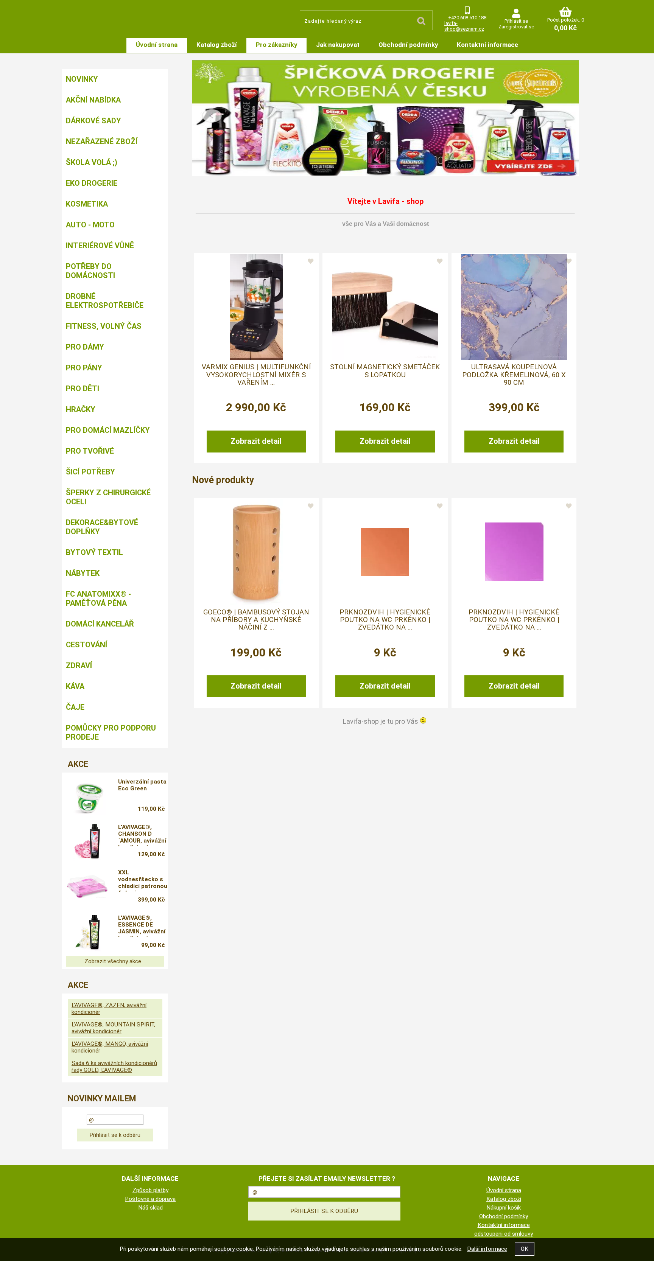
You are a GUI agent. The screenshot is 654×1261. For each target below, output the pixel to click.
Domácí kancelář (100, 623)
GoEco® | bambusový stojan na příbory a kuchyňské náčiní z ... (256, 619)
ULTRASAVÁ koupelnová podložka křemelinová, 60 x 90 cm (514, 374)
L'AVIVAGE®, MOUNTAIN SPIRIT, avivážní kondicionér (113, 1028)
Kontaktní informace (487, 44)
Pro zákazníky (276, 44)
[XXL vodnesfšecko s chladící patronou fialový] (87, 887)
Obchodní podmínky (408, 44)
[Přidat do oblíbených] (310, 261)
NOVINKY (82, 79)
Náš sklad (150, 1207)
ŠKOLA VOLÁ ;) (91, 162)
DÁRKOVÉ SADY (93, 120)
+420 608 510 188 (467, 17)
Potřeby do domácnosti (90, 271)
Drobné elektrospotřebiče (104, 301)
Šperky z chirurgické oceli (108, 497)
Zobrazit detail (256, 441)
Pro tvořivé (90, 451)
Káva (75, 686)
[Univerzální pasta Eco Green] (87, 796)
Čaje (75, 707)
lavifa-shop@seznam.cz (464, 26)
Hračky (80, 409)
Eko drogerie (91, 183)
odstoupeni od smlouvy (503, 1233)
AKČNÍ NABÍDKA (93, 99)
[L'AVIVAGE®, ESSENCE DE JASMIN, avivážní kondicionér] (87, 933)
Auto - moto (90, 224)
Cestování (86, 644)
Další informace (487, 1248)
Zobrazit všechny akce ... (115, 961)
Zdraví (79, 665)
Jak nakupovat (338, 44)
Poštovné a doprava (150, 1199)
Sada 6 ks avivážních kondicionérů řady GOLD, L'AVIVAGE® (114, 1066)
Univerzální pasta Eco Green (142, 785)
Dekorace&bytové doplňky (102, 527)
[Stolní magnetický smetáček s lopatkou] (385, 307)
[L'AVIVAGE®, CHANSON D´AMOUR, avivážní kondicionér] (87, 842)
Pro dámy (85, 346)
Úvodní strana (157, 44)
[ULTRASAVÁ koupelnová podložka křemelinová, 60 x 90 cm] (514, 307)
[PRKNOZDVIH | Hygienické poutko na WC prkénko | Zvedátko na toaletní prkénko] (385, 552)
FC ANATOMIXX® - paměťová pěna (98, 598)
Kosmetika (87, 203)
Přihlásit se (516, 21)
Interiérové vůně (100, 245)
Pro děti (82, 388)
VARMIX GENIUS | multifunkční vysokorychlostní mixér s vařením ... (256, 374)
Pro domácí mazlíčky (108, 430)
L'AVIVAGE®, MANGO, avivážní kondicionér (110, 1047)
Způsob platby (150, 1190)
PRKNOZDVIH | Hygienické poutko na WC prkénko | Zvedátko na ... (384, 619)
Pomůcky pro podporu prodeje (111, 732)
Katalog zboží (216, 44)
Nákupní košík (503, 1207)
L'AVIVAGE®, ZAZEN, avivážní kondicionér (109, 1008)
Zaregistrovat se (516, 27)
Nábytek (83, 573)
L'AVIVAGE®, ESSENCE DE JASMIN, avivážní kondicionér (141, 925)
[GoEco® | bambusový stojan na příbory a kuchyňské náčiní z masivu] (256, 552)
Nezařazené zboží (101, 141)
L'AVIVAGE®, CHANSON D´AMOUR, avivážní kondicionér (142, 835)
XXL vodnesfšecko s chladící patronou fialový (142, 880)
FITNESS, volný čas (104, 326)
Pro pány (84, 367)
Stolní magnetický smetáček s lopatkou (385, 370)
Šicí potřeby (90, 471)
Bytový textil (94, 552)
